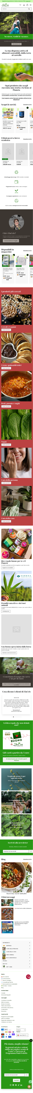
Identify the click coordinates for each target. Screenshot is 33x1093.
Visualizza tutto (27, 104)
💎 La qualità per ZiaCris (7, 982)
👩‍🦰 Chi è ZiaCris (5, 976)
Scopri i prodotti (6, 329)
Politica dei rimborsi (6, 1005)
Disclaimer (3, 1011)
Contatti (3, 993)
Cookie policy (4, 1009)
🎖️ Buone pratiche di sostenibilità (9, 984)
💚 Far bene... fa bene (6, 985)
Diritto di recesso (5, 1002)
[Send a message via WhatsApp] (30, 1082)
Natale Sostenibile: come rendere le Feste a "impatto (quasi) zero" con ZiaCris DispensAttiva (22, 902)
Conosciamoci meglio (11, 241)
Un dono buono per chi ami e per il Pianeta (16, 759)
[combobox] (16, 8)
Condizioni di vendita (6, 1000)
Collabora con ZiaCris (6, 1022)
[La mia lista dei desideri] (20, 5)
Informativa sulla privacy (7, 1007)
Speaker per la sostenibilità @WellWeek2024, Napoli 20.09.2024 (22, 923)
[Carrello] (27, 5)
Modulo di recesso (5, 1004)
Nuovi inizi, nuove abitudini (16, 894)
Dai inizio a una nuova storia (9, 652)
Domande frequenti (5, 995)
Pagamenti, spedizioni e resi (7, 1020)
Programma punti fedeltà (7, 1016)
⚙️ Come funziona (5, 978)
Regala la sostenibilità (7, 567)
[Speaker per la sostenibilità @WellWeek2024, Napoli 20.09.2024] (7, 927)
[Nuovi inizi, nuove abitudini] (16, 877)
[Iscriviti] (26, 1075)
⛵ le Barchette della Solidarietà (23, 908)
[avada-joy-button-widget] (29, 1087)
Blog (2, 987)
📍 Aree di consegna (6, 980)
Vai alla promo (5, 611)
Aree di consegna (5, 1018)
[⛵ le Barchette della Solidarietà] (7, 914)
